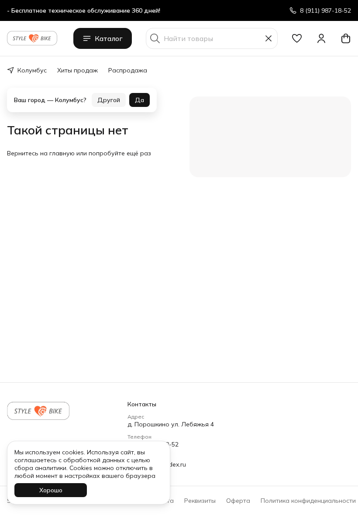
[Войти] (321, 38)
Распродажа (127, 70)
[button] (297, 38)
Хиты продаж (77, 70)
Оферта (238, 501)
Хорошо (50, 490)
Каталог (109, 38)
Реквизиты (200, 501)
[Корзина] (346, 38)
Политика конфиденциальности (308, 501)
